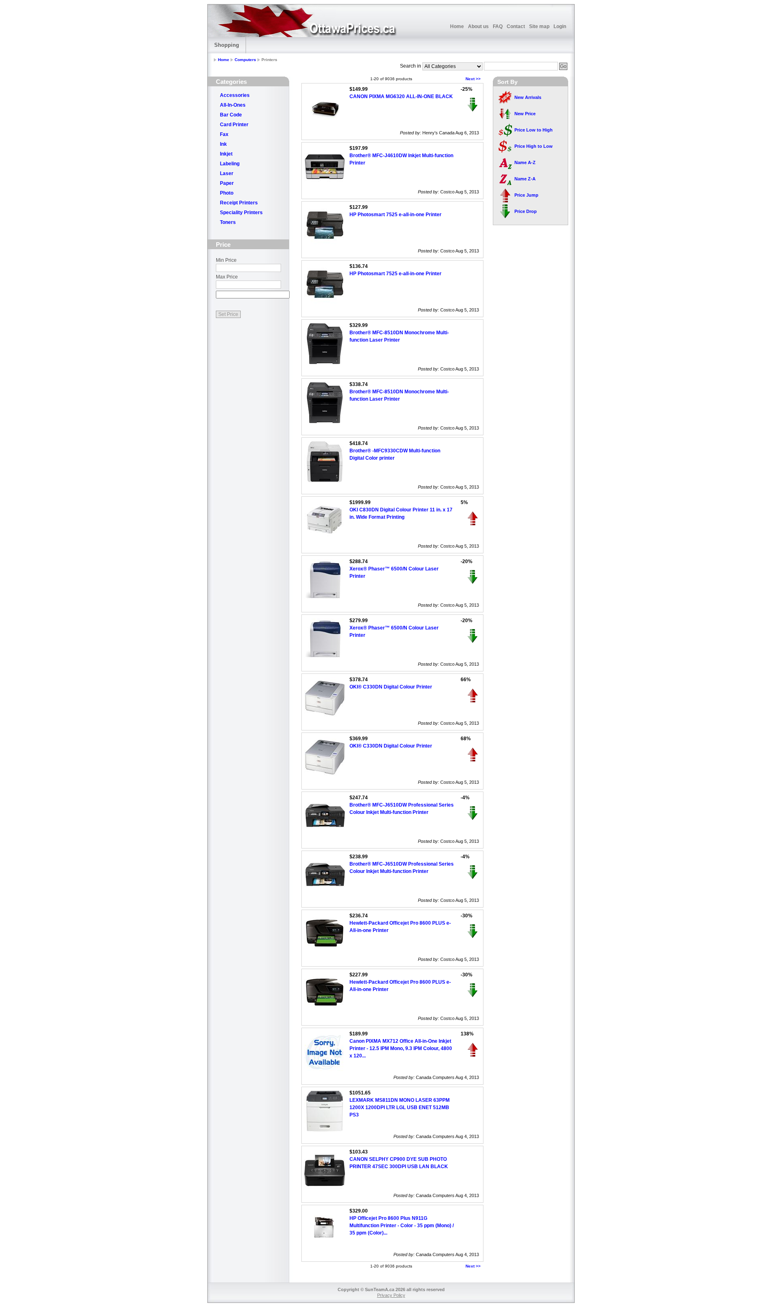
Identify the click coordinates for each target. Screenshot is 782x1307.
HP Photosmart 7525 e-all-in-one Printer (395, 214)
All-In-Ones (233, 105)
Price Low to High (533, 129)
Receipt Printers (239, 203)
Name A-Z (525, 162)
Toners (228, 222)
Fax (224, 134)
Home (457, 26)
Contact (516, 26)
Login (560, 26)
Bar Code (231, 115)
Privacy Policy (391, 1295)
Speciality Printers (241, 212)
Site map (539, 26)
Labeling (229, 164)
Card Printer (234, 124)
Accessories (235, 95)
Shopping (226, 45)
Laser (226, 173)
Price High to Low (533, 146)
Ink (223, 144)
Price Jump (526, 195)
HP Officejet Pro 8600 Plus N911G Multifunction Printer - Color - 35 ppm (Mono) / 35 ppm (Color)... (401, 1225)
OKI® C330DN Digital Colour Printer (390, 687)
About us (478, 26)
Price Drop (525, 211)
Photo (226, 193)
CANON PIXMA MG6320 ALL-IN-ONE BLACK (401, 96)
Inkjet (226, 154)
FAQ (498, 26)
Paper (227, 183)
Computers (245, 59)
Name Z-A (525, 178)
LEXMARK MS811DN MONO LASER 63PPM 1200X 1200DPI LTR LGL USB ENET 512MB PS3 (399, 1107)
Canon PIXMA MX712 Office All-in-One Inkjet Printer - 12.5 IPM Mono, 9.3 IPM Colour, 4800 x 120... (400, 1048)
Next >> (473, 79)
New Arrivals (527, 97)
